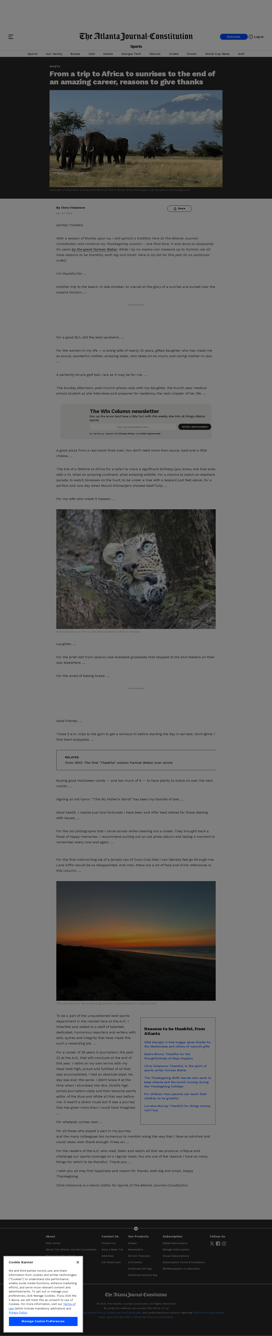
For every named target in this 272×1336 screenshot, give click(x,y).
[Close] (77, 1262)
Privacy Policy (18, 1312)
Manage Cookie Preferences (43, 1321)
